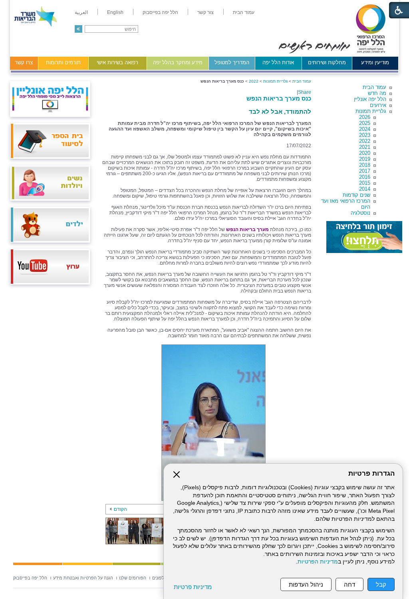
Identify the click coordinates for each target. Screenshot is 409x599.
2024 (364, 129)
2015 (364, 183)
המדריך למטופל (231, 62)
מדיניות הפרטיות (318, 562)
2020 (364, 153)
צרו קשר (24, 62)
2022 (364, 141)
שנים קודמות (356, 195)
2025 (364, 123)
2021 (364, 147)
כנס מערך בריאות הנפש (278, 98)
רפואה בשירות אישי (117, 62)
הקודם (120, 509)
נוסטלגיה (360, 213)
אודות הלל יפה (278, 62)
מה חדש (377, 93)
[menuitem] (243, 12)
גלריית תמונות (370, 111)
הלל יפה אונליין (370, 99)
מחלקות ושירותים (327, 62)
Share (304, 92)
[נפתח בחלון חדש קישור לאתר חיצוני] (364, 237)
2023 (364, 135)
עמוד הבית (374, 87)
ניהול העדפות (306, 584)
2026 (364, 117)
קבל (381, 584)
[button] (78, 29)
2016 (364, 177)
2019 (364, 159)
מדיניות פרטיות (193, 586)
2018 (364, 165)
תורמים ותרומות (63, 62)
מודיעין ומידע (375, 62)
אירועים (378, 105)
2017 (364, 171)
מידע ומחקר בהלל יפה (178, 62)
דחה (349, 584)
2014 (364, 189)
